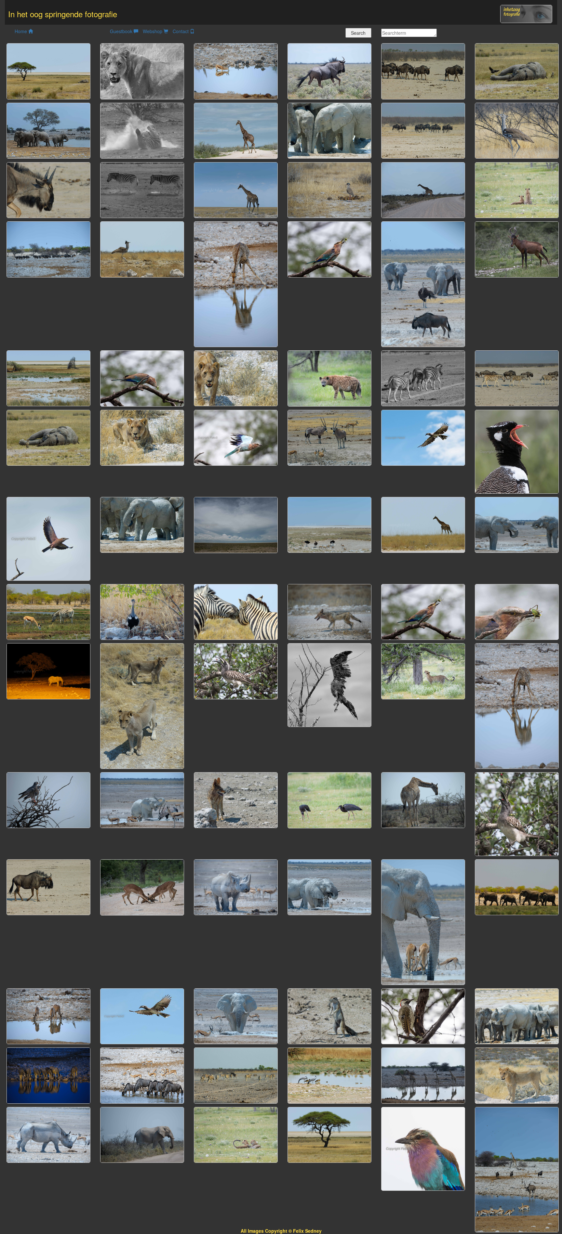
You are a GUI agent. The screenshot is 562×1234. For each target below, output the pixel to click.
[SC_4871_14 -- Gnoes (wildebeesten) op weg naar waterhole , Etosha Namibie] (423, 70)
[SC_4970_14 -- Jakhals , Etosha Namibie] (235, 799)
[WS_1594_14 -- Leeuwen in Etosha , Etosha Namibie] (142, 705)
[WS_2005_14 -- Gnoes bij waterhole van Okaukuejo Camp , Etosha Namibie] (142, 1075)
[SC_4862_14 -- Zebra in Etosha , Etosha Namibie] (142, 130)
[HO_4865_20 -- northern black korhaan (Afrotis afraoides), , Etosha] (516, 451)
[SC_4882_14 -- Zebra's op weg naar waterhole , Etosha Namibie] (423, 377)
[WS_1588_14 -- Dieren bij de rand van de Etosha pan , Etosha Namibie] (329, 524)
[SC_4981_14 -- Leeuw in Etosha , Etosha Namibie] (142, 437)
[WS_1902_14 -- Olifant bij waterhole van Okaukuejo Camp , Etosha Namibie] (48, 670)
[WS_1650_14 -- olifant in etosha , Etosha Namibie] (142, 1134)
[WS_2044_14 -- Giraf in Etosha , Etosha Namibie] (235, 189)
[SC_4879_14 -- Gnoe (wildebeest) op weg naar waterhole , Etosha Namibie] (48, 189)
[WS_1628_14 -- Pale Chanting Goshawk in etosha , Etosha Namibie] (48, 799)
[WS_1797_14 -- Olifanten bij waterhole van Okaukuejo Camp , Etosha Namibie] (48, 130)
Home (21, 31)
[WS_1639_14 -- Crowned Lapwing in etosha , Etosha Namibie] (329, 189)
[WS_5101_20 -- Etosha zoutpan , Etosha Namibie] (235, 524)
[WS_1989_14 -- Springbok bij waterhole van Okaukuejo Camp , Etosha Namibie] (235, 70)
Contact (181, 31)
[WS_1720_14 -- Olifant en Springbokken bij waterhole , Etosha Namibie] (423, 921)
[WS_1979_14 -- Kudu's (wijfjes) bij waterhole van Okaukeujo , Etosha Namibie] (48, 1015)
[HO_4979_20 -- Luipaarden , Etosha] (516, 189)
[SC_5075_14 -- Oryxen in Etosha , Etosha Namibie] (329, 437)
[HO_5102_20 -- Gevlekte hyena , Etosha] (329, 377)
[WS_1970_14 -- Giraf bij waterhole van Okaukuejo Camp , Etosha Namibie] (516, 705)
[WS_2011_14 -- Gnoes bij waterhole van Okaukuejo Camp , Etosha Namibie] (48, 248)
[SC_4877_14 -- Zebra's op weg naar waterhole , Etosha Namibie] (142, 189)
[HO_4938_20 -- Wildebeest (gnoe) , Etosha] (329, 70)
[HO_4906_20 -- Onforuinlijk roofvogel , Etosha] (329, 684)
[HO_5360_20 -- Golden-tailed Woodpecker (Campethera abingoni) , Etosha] (423, 1015)
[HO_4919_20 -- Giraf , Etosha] (235, 130)
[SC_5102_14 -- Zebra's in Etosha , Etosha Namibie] (235, 611)
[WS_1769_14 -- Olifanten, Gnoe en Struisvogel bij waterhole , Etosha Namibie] (423, 283)
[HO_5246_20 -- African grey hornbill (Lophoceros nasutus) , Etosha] (142, 1015)
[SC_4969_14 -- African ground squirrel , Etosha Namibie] (329, 1015)
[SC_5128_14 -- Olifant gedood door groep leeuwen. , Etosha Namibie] (48, 437)
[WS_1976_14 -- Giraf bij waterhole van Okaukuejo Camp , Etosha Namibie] (235, 283)
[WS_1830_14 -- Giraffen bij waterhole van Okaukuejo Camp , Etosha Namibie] (423, 1075)
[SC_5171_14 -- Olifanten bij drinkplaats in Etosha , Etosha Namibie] (516, 886)
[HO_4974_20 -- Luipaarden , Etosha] (235, 1134)
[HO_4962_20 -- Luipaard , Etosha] (423, 670)
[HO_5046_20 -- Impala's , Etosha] (142, 886)
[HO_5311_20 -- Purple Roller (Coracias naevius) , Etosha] (235, 437)
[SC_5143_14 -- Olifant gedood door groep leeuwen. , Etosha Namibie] (516, 70)
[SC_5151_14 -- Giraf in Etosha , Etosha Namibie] (423, 524)
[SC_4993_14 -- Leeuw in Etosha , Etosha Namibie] (516, 1075)
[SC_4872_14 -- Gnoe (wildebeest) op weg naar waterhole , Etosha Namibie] (48, 886)
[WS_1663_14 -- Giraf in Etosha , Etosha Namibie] (423, 799)
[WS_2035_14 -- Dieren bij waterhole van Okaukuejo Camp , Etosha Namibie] (516, 1169)
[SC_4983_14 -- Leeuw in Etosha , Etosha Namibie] (235, 377)
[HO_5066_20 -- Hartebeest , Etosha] (516, 248)
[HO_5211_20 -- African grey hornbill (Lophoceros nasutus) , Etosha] (516, 813)
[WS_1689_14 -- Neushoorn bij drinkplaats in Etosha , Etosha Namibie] (48, 1134)
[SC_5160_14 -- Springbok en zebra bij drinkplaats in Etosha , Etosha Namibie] (48, 611)
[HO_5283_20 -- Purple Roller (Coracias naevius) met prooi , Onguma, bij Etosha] (516, 611)
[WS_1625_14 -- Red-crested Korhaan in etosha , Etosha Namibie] (142, 611)
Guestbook (122, 31)
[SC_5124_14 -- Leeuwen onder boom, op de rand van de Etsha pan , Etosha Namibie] (329, 1134)
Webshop (153, 31)
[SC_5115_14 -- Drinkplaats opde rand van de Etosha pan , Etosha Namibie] (48, 377)
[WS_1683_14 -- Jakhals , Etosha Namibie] (329, 611)
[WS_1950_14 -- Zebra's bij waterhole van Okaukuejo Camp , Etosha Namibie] (48, 1075)
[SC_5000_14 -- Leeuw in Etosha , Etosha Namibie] (142, 70)
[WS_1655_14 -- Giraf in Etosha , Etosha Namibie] (423, 189)
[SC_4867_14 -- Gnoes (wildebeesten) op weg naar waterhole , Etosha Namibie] (423, 130)
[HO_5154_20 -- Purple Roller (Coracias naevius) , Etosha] (48, 538)
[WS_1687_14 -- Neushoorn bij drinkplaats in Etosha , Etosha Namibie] (235, 886)
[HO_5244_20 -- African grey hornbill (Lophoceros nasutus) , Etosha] (423, 437)
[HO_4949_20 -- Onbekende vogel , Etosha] (329, 799)
